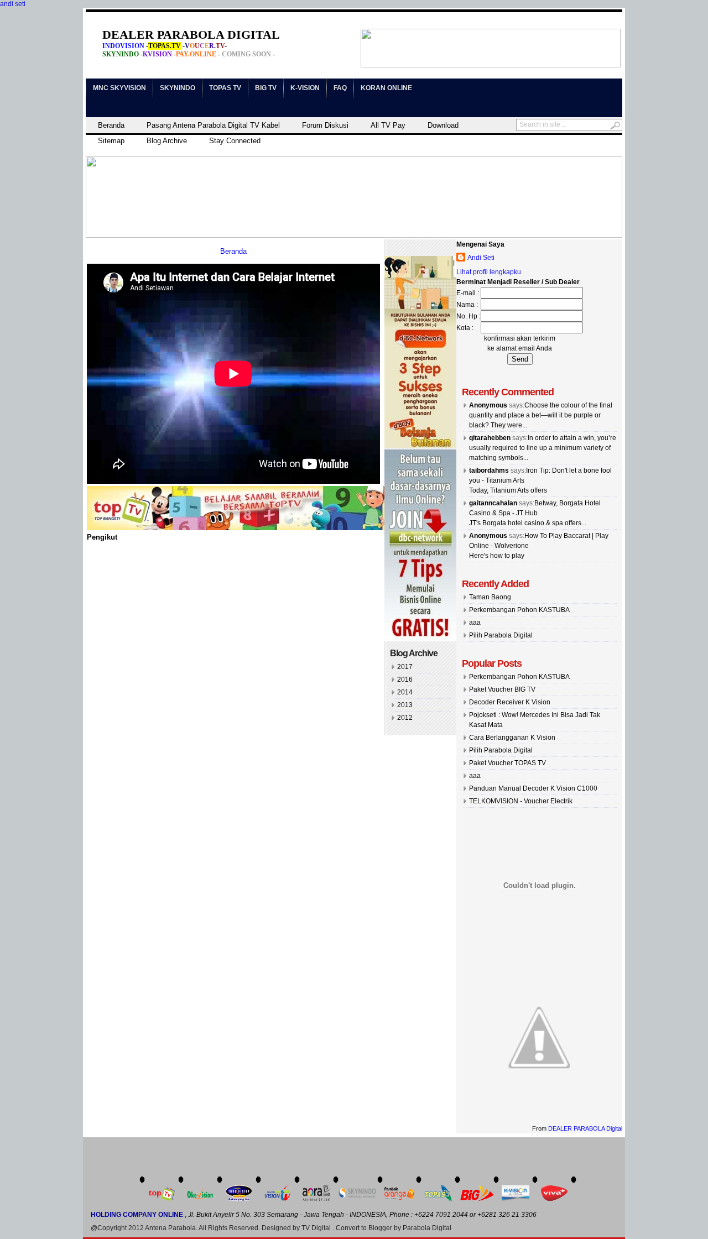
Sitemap (111, 141)
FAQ (340, 88)
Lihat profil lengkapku (488, 272)
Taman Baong (490, 597)
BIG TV (266, 88)
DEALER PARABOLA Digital (585, 1128)
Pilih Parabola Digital (501, 635)
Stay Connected (235, 141)
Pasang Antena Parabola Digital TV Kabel (213, 125)
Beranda (111, 125)
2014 (405, 692)
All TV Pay (388, 125)
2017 (405, 667)
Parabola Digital (427, 1228)
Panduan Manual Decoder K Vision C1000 (533, 788)
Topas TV (225, 88)
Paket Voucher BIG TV (502, 689)
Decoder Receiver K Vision (509, 702)
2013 (405, 705)
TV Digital (316, 1228)
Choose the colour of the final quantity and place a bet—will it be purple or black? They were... (540, 415)
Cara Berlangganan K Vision (512, 737)
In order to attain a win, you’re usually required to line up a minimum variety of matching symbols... (542, 448)
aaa (475, 622)
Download (443, 125)
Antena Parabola (170, 1228)
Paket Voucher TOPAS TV (507, 763)
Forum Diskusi (325, 125)
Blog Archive (167, 141)
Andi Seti (480, 258)
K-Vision (305, 88)
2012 (405, 718)
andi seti (12, 4)
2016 (405, 679)
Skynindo (177, 88)
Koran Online (386, 88)
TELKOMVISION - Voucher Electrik (520, 801)
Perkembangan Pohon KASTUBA (519, 610)
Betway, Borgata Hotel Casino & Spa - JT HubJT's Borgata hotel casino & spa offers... (535, 513)
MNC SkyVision (119, 88)
